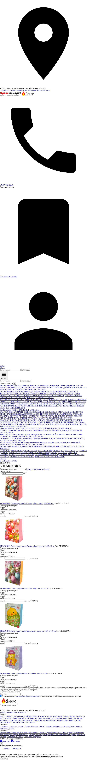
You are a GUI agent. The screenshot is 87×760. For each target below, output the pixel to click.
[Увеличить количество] (26, 516)
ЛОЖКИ (38, 455)
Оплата (27, 727)
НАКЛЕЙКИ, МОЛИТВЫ (29, 410)
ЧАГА (57, 442)
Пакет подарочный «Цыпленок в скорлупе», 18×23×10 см (33, 631)
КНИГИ (15, 410)
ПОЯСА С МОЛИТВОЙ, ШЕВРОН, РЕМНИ (55, 434)
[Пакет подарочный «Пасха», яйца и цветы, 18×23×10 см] (14, 544)
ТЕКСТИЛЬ (5, 426)
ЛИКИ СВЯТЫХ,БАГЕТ (52, 406)
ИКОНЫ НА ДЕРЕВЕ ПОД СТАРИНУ (34, 402)
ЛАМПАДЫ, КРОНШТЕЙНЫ (37, 428)
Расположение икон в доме (61, 733)
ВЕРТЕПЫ (57, 447)
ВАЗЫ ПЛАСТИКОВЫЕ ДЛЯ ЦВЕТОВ (70, 424)
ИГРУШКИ (4, 457)
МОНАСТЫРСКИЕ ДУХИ (54, 457)
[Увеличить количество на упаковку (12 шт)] (29, 516)
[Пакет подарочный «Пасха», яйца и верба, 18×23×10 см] (14, 502)
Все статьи (24, 733)
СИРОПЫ (50, 442)
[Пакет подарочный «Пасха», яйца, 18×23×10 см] (14, 586)
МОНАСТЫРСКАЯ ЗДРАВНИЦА (41, 720)
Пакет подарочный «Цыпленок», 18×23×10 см (29, 673)
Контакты (46, 90)
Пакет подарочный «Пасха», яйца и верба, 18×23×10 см (32, 504)
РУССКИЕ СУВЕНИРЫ (25, 722)
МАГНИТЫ (4, 449)
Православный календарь (10, 733)
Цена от (3, 471)
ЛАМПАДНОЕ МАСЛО (29, 414)
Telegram (16, 741)
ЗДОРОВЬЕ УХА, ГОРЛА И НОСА (30, 445)
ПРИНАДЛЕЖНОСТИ (19, 426)
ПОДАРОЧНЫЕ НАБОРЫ (35, 442)
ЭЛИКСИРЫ (5, 445)
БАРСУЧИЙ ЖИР (17, 442)
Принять (4, 759)
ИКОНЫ (32, 716)
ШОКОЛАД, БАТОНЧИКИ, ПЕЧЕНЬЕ (15, 438)
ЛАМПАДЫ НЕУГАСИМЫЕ (34, 392)
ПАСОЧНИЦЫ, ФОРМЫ (19, 453)
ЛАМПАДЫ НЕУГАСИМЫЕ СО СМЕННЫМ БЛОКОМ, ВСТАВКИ (27, 424)
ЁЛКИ (64, 447)
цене (29, 469)
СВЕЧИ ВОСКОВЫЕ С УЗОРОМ (32, 394)
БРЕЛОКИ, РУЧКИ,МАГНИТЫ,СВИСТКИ (17, 455)
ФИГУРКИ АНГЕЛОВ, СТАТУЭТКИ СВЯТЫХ (28, 416)
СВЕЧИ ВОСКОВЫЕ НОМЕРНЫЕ (50, 396)
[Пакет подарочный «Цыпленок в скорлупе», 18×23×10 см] (14, 629)
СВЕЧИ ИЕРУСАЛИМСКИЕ (11, 392)
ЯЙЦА (51, 451)
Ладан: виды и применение (17, 735)
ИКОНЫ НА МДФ (59, 400)
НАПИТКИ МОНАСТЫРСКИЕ (12, 440)
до (1, 473)
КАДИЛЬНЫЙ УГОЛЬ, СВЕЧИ (62, 716)
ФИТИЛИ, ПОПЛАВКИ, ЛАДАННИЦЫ (56, 414)
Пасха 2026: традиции (32, 737)
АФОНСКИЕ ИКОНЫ (33, 400)
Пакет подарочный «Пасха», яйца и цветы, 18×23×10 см (32, 546)
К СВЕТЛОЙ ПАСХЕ (34, 436)
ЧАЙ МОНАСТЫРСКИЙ (70, 442)
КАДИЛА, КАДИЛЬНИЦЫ (60, 428)
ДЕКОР (70, 447)
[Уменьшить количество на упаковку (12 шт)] (1, 516)
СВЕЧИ (47, 718)
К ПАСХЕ (81, 438)
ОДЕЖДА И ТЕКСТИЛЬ (18, 720)
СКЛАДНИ (47, 400)
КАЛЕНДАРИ (5, 410)
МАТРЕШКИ (47, 455)
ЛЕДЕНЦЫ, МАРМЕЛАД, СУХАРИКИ (47, 438)
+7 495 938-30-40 (6, 185)
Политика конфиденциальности (57, 727)
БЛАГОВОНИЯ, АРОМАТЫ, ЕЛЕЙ (14, 412)
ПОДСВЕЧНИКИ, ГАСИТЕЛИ (12, 428)
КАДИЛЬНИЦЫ (13, 414)
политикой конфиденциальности (27, 696)
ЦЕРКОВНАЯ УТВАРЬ (60, 718)
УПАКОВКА (79, 447)
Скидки (24, 90)
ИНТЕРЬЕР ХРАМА (43, 430)
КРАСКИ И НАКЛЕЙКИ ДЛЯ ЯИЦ (43, 453)
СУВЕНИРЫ (5, 451)
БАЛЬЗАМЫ (5, 442)
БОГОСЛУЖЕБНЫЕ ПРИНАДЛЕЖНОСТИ (17, 430)
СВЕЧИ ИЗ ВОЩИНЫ (45, 398)
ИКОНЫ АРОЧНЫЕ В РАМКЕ (34, 404)
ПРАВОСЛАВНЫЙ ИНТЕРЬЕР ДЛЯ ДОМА (67, 422)
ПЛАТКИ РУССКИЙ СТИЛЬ (72, 455)
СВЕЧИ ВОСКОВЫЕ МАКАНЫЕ (59, 394)
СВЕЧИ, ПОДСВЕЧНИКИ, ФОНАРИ (15, 447)
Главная (3, 459)
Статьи (41, 727)
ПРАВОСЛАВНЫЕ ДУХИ (39, 412)
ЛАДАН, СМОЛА (57, 412)
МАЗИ (13, 445)
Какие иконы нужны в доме (40, 733)
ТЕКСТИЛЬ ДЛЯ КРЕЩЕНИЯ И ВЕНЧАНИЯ (18, 434)
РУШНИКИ (21, 436)
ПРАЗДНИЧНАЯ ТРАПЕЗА (41, 447)
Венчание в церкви (68, 735)
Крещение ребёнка (53, 735)
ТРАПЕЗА (39, 457)
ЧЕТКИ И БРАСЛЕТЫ (28, 418)
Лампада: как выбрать (37, 735)
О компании (5, 90)
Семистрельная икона (15, 737)
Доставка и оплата (35, 90)
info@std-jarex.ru (19, 712)
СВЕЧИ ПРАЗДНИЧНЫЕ (25, 398)
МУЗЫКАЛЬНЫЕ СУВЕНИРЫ (22, 457)
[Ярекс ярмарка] (9, 708)
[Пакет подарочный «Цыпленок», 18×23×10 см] (14, 671)
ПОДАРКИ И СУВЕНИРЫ (38, 422)
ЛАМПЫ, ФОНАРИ (37, 420)
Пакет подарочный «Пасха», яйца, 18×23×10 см (29, 588)
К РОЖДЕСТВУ (69, 438)
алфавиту (46, 469)
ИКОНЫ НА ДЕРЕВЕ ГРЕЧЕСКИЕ (64, 402)
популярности (36, 469)
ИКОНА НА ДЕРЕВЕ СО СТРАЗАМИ (62, 404)
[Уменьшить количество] (3, 516)
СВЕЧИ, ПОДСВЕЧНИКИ (64, 451)
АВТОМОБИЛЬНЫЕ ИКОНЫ (12, 400)
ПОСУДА (57, 455)
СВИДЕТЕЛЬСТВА (19, 422)
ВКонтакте (6, 741)
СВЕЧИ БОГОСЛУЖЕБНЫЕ (24, 396)
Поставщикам (15, 90)
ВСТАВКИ (14, 394)
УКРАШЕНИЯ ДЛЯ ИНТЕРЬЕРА (24, 451)
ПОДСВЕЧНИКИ (22, 420)
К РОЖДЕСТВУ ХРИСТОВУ (67, 720)
